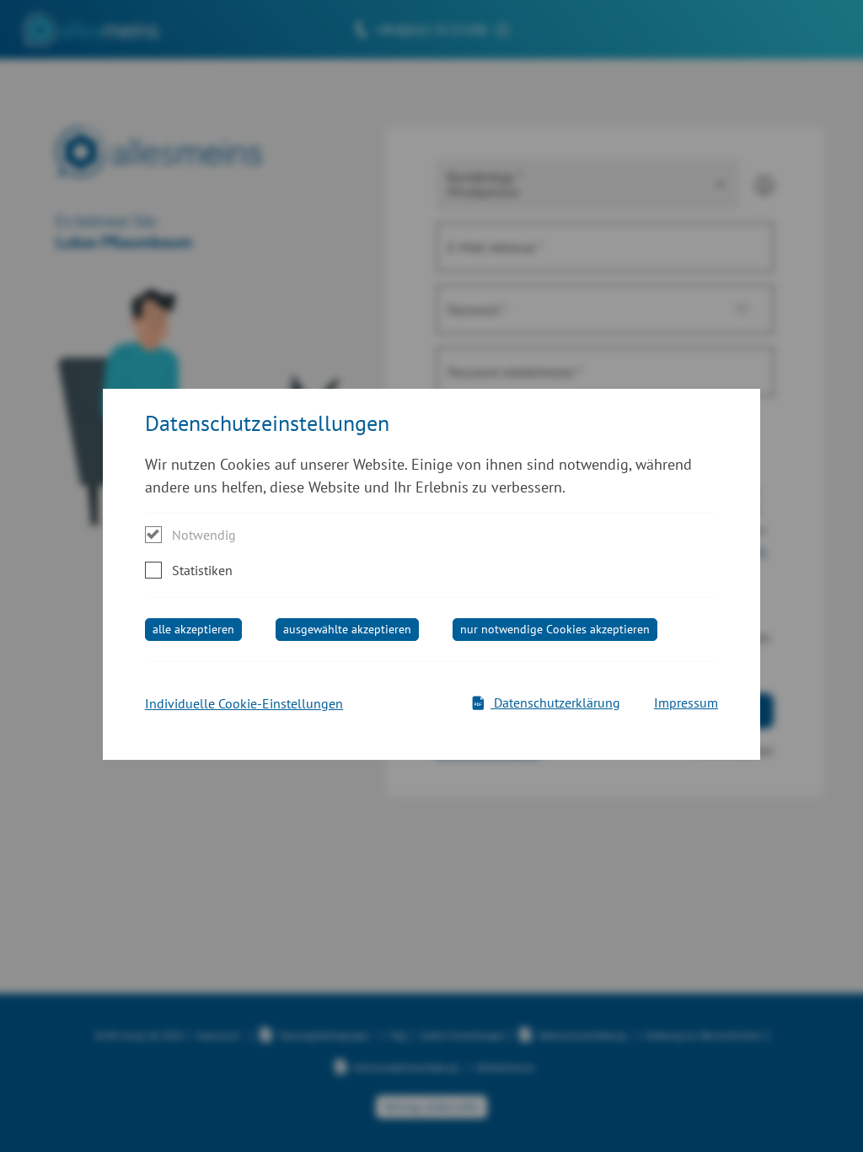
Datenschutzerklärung (555, 702)
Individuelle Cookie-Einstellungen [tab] (244, 703)
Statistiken (202, 570)
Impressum (686, 702)
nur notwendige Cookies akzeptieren (555, 629)
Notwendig (204, 534)
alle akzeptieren (193, 629)
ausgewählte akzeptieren (347, 629)
